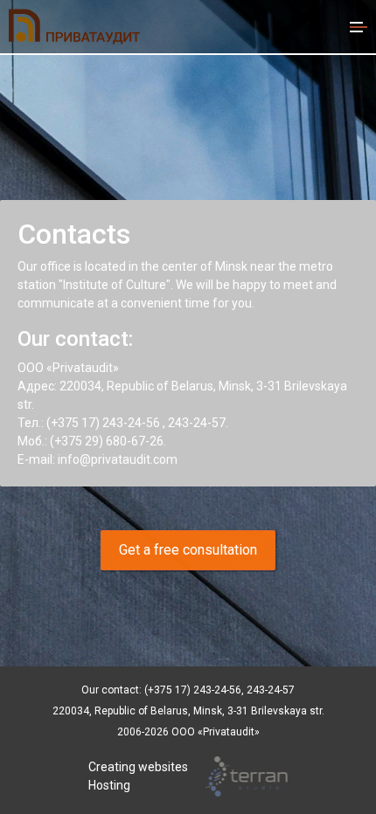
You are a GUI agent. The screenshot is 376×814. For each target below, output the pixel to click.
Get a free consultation (188, 550)
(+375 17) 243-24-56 (103, 423)
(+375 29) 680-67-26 (107, 441)
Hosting (109, 785)
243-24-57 (197, 423)
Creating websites (138, 767)
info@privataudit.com (118, 459)
